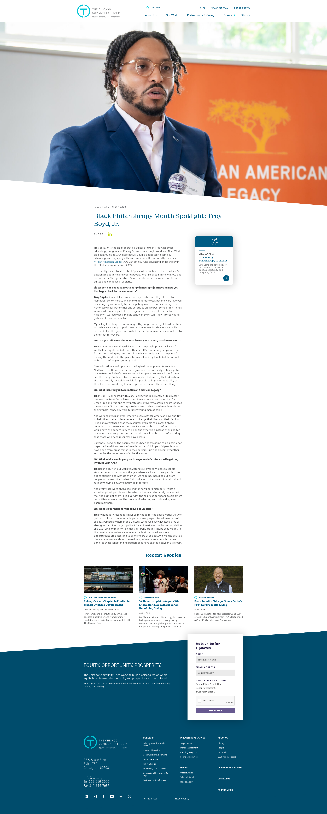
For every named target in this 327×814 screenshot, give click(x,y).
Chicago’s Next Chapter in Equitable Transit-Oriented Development (107, 603)
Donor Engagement (189, 747)
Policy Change (149, 763)
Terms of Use (150, 798)
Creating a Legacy (188, 752)
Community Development (155, 754)
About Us (223, 737)
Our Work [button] (172, 15)
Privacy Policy (181, 798)
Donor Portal (242, 8)
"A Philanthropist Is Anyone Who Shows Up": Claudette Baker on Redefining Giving (159, 605)
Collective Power (151, 759)
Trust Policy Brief (204, 692)
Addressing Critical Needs (154, 768)
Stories (245, 15)
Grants (184, 767)
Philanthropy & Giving (192, 737)
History (221, 743)
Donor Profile (102, 207)
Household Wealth (151, 750)
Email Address (205, 667)
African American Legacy (108, 261)
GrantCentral (219, 8)
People (221, 747)
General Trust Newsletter (208, 684)
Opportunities (186, 772)
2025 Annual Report (227, 756)
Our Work (148, 737)
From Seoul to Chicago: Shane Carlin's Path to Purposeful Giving (218, 603)
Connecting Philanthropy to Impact (213, 259)
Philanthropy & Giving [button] (200, 15)
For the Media (225, 790)
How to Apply (186, 781)
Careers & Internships (230, 767)
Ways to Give (186, 743)
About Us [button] (150, 15)
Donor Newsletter (205, 688)
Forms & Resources (189, 756)
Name (199, 654)
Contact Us (224, 778)
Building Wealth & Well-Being (154, 744)
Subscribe (215, 710)
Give (202, 8)
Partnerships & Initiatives (102, 597)
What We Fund (187, 777)
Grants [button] (228, 15)
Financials (222, 752)
